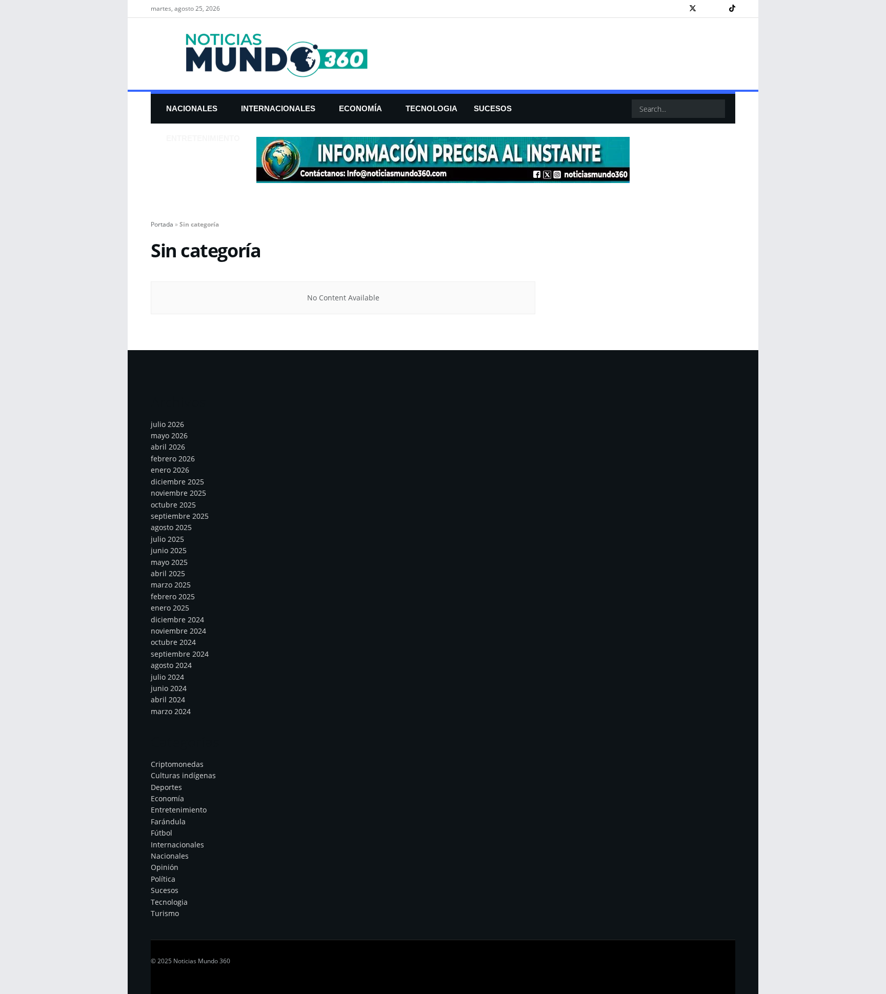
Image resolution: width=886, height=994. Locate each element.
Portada (162, 224)
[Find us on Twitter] (692, 8)
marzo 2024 (171, 711)
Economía (360, 108)
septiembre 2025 (180, 516)
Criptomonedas (177, 764)
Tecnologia (169, 902)
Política (163, 879)
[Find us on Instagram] (706, 8)
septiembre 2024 (180, 654)
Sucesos (164, 890)
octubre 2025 (173, 505)
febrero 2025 (173, 596)
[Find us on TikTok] (732, 8)
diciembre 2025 (177, 481)
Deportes (166, 787)
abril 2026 (168, 447)
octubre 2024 (173, 642)
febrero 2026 (173, 458)
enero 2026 (170, 470)
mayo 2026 (169, 435)
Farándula (168, 821)
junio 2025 (169, 550)
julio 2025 (167, 539)
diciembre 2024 (177, 619)
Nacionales (191, 108)
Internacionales (278, 108)
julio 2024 (167, 677)
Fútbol (161, 833)
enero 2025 (170, 608)
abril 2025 (168, 573)
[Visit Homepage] (262, 54)
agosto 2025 (171, 527)
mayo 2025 (169, 562)
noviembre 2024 (178, 631)
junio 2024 (169, 688)
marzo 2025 (171, 585)
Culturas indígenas (183, 775)
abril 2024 (168, 699)
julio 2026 (167, 424)
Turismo (165, 913)
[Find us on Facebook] (679, 8)
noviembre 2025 (178, 493)
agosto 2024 (171, 665)
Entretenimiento (203, 138)
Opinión (164, 867)
